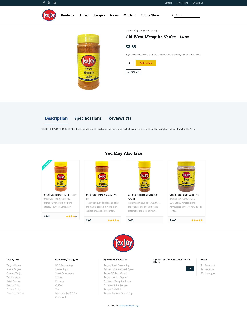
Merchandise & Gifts (66, 293)
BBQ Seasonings (64, 265)
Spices (58, 277)
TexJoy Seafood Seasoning (118, 293)
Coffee (58, 285)
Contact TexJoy (14, 273)
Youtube (209, 269)
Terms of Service (15, 293)
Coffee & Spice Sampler (116, 285)
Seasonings (152, 30)
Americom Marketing (128, 305)
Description (56, 118)
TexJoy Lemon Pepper (116, 277)
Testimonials (13, 277)
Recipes (99, 15)
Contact (168, 2)
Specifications (88, 118)
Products (67, 15)
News (114, 15)
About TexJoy (13, 269)
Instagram (210, 273)
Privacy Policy (13, 289)
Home (128, 30)
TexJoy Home (13, 265)
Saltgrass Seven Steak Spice (119, 269)
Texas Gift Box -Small (115, 273)
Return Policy (13, 285)
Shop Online (139, 30)
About (83, 15)
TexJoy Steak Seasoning (117, 265)
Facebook (209, 265)
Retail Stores (13, 281)
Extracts (59, 281)
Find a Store (150, 15)
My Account (182, 2)
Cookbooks (61, 297)
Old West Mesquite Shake (117, 281)
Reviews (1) (119, 118)
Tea (57, 289)
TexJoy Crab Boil (112, 289)
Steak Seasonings (64, 273)
